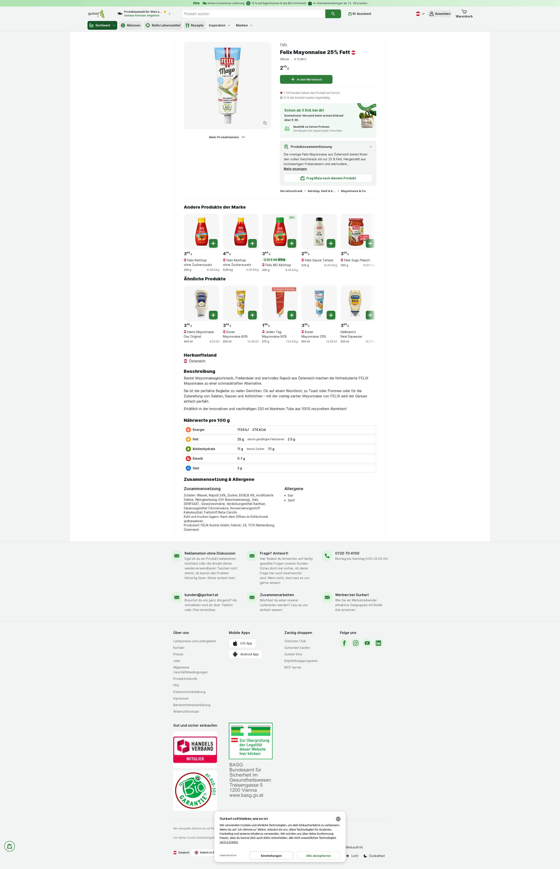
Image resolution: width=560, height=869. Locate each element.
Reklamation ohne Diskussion (210, 553)
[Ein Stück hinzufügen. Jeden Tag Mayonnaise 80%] (291, 315)
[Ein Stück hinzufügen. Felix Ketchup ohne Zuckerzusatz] (213, 243)
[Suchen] (333, 13)
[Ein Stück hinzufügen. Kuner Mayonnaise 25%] (331, 315)
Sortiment (102, 25)
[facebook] (344, 643)
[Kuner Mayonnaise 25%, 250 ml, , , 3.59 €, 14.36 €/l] (319, 303)
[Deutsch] (419, 13)
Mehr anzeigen (295, 169)
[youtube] (367, 643)
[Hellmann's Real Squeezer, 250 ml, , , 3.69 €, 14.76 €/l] (358, 303)
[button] (439, 13)
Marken (242, 25)
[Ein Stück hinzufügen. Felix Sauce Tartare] (331, 243)
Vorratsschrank (291, 191)
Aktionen (133, 25)
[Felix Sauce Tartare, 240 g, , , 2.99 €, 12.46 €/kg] (319, 232)
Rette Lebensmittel (166, 25)
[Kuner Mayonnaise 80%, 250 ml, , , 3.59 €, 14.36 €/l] (241, 303)
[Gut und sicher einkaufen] (195, 791)
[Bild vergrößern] (265, 123)
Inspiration (217, 25)
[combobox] (253, 13)
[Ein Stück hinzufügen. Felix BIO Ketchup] (291, 243)
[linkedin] (378, 643)
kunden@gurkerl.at (201, 595)
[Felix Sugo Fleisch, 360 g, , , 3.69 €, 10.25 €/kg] (358, 232)
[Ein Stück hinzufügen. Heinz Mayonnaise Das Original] (213, 315)
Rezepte (197, 25)
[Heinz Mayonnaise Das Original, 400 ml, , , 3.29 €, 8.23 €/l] (201, 303)
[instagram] (355, 643)
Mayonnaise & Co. (353, 191)
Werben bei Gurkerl (352, 595)
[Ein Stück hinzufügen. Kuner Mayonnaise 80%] (252, 315)
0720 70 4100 (347, 553)
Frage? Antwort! (274, 553)
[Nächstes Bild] (367, 230)
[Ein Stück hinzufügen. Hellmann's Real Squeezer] (370, 315)
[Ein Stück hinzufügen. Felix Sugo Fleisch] (370, 243)
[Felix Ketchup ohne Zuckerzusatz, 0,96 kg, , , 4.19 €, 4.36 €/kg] (241, 232)
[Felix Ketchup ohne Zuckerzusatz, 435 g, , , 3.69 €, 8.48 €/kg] (201, 232)
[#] (251, 741)
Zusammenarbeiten (277, 595)
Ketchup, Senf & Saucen (322, 191)
